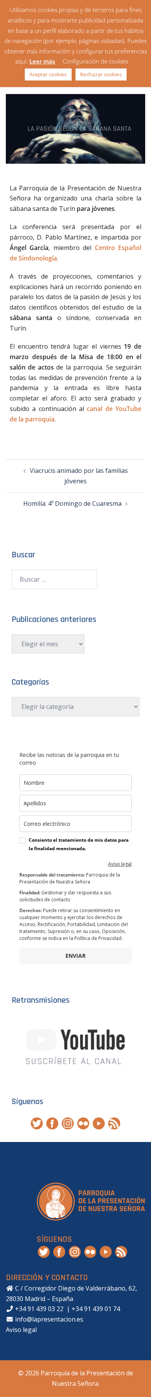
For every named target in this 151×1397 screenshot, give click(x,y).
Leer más (42, 61)
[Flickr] (83, 1122)
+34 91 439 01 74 (96, 1309)
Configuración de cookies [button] (95, 61)
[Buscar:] (54, 579)
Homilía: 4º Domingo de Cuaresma (72, 503)
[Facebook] (52, 1122)
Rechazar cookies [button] (101, 74)
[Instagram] (68, 1122)
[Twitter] (37, 1122)
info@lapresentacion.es (48, 1319)
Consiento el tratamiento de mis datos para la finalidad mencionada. (79, 844)
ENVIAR (75, 955)
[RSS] (114, 1122)
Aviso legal (120, 864)
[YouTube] (99, 1122)
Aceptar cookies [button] (48, 74)
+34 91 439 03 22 (38, 1309)
